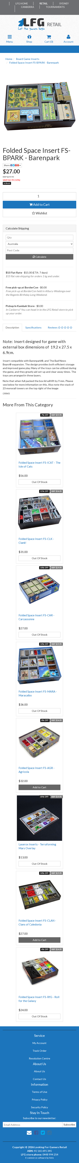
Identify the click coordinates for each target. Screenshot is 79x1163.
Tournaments (55, 7)
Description (12, 327)
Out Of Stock (39, 481)
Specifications (33, 327)
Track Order (39, 1050)
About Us (39, 1071)
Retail (44, 3)
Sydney (64, 3)
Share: (7, 165)
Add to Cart (41, 204)
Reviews (53, 327)
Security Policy (39, 1107)
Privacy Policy (39, 1099)
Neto (51, 1158)
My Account (39, 1043)
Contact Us (39, 1079)
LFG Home (21, 3)
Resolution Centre (39, 1058)
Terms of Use (39, 1091)
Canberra (27, 7)
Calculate (40, 256)
